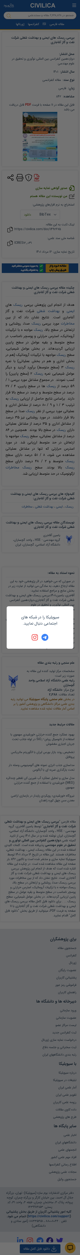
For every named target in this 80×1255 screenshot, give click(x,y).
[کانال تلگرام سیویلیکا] (44, 637)
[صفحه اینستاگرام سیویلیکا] (35, 637)
